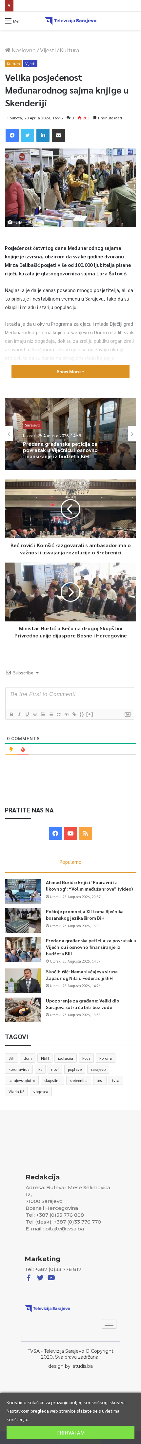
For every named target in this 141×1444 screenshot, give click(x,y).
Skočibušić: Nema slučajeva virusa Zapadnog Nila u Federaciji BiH (77, 6)
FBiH (45, 1058)
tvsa (115, 1080)
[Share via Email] (58, 135)
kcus (86, 1058)
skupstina (52, 1080)
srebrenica (79, 1080)
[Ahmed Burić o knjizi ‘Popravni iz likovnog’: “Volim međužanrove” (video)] (23, 891)
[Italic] (19, 714)
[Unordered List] (50, 714)
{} (82, 714)
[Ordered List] (43, 714)
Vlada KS (16, 1091)
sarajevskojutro (22, 1080)
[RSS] (85, 833)
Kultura (69, 50)
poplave (75, 1069)
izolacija (65, 1058)
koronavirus (19, 1069)
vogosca (40, 1091)
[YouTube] (70, 833)
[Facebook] (12, 135)
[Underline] (27, 714)
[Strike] (35, 714)
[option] (70, 434)
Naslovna (23, 50)
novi (55, 1069)
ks (40, 1069)
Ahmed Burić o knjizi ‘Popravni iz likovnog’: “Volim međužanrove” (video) (89, 885)
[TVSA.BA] (70, 20)
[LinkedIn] (43, 135)
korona (105, 1058)
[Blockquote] (58, 714)
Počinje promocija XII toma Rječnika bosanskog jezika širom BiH (85, 914)
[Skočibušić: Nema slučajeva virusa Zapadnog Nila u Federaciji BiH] (23, 980)
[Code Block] (66, 714)
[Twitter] (27, 135)
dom (28, 1058)
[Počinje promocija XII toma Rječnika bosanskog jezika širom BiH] (23, 920)
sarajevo (98, 1069)
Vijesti (48, 50)
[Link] (74, 714)
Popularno (71, 862)
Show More (69, 371)
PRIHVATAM (70, 1432)
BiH (11, 1058)
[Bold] (11, 714)
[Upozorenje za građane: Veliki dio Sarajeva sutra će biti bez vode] (23, 1010)
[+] (89, 714)
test (100, 1080)
